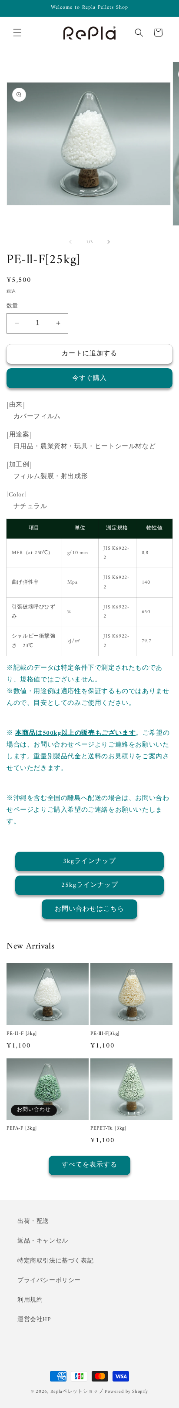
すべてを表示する (89, 1165)
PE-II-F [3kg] (22, 1034)
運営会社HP (34, 1319)
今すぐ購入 (89, 378)
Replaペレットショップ (76, 1392)
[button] (17, 32)
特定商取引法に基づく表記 (55, 1261)
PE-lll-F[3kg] (104, 1034)
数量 (12, 306)
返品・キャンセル (42, 1241)
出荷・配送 (33, 1221)
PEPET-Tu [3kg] (108, 1128)
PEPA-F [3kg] (21, 1128)
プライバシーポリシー (49, 1280)
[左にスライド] (70, 241)
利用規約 (30, 1300)
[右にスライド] (108, 241)
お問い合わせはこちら (89, 909)
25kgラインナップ (89, 885)
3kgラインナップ (89, 861)
